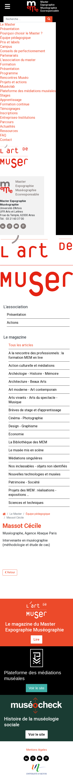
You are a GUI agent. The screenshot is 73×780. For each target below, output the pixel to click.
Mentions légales (36, 749)
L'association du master (18, 60)
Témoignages (10, 109)
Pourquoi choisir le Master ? (21, 33)
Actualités (7, 126)
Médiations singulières (25, 458)
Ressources (9, 131)
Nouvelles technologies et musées (34, 474)
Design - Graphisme (23, 426)
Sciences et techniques (25, 503)
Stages (5, 95)
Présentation (9, 29)
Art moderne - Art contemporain (32, 390)
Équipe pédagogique (15, 38)
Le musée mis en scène (26, 450)
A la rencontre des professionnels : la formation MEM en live (36, 355)
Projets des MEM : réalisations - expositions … (32, 492)
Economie (16, 434)
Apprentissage (11, 100)
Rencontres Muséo (14, 78)
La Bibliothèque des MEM (27, 442)
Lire (36, 639)
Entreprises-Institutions (17, 117)
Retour (10, 572)
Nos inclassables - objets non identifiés (37, 466)
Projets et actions (13, 82)
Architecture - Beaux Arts (27, 382)
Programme (9, 73)
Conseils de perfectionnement (22, 51)
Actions (12, 322)
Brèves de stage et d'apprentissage (34, 410)
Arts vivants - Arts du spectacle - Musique (32, 400)
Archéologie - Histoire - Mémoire (33, 373)
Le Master (7, 24)
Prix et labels (10, 42)
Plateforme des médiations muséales (28, 91)
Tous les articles (20, 345)
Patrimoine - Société (24, 482)
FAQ (3, 135)
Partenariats (9, 55)
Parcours (7, 122)
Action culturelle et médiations (31, 365)
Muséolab (7, 86)
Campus (6, 47)
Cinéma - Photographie (25, 418)
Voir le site (36, 688)
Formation (8, 64)
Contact (6, 140)
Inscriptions (9, 113)
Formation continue (14, 104)
